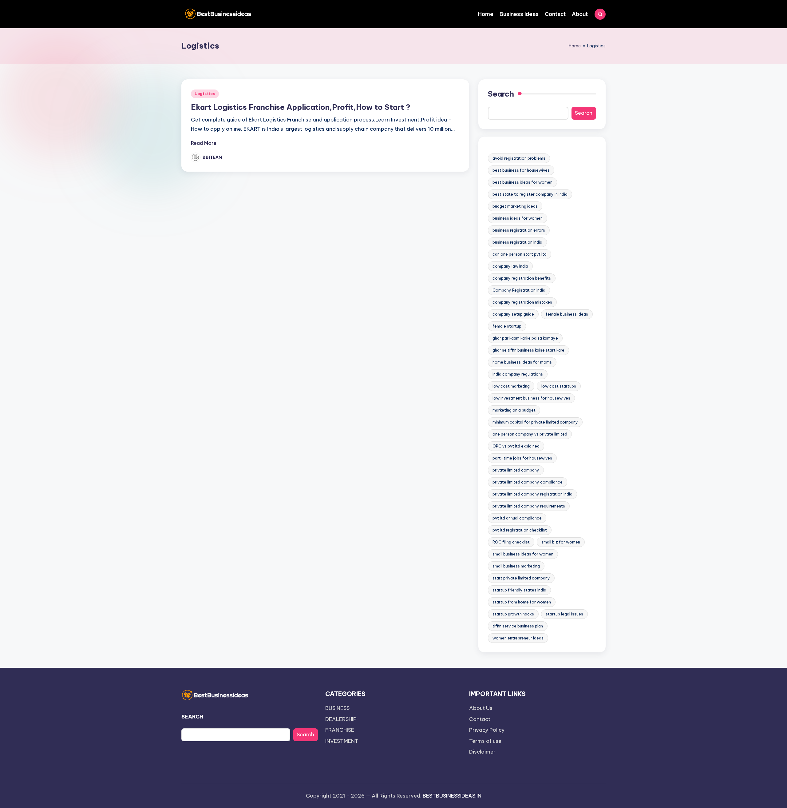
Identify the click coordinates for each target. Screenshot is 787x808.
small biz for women (560, 541)
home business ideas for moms (522, 362)
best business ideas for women (522, 182)
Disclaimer (482, 751)
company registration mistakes (522, 302)
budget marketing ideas (515, 206)
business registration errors (518, 230)
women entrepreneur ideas (518, 637)
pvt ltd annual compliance (517, 517)
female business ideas (567, 314)
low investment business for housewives (531, 398)
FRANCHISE (339, 729)
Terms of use (485, 741)
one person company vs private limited (529, 434)
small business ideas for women (522, 553)
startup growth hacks (513, 613)
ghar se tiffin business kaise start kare (528, 350)
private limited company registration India (532, 494)
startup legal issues (564, 613)
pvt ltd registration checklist (519, 529)
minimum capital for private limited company (535, 422)
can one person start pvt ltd (519, 254)
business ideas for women (517, 218)
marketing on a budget (514, 410)
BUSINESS (337, 708)
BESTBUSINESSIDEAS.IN (452, 795)
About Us (480, 708)
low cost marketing (511, 386)
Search (501, 93)
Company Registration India (518, 290)
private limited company (515, 470)
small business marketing (516, 565)
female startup (506, 326)
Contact (479, 719)
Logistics (205, 93)
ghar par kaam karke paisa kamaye (525, 338)
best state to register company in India (530, 194)
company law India (510, 266)
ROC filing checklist (511, 541)
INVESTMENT (341, 741)
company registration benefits (521, 278)
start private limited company (521, 577)
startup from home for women (521, 601)
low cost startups (558, 386)
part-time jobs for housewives (522, 458)
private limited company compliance (527, 482)
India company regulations (517, 374)
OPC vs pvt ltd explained (516, 446)
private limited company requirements (528, 506)
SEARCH (192, 716)
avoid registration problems (518, 158)
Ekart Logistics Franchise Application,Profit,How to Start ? (300, 107)
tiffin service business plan (517, 625)
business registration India (517, 242)
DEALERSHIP (341, 719)
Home (575, 46)
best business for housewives (521, 170)
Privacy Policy (486, 729)
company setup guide (513, 314)
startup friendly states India (519, 589)
